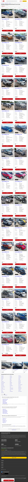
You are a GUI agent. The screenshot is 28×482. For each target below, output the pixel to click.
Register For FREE (14, 457)
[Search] (16, 1)
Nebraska (2, 384)
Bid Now (7, 30)
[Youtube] (5, 469)
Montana (19, 383)
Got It (8, 480)
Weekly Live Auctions (3, 445)
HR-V (24, 7)
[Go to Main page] (3, 1)
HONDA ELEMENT (5, 410)
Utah (10, 390)
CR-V (11, 7)
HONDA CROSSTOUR (5, 413)
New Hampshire (20, 384)
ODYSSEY (20, 7)
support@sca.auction (12, 475)
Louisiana (2, 381)
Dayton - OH (4, 419)
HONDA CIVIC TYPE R (5, 399)
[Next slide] (12, 13)
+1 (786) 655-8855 (3, 475)
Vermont (19, 390)
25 (16, 358)
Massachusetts (3, 382)
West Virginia (20, 391)
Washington (11, 391)
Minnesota (19, 382)
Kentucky (19, 380)
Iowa (1, 380)
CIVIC (3, 7)
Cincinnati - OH (4, 421)
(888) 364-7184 (7, 475)
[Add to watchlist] (12, 10)
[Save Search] (26, 6)
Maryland (19, 381)
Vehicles (2, 462)
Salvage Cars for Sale (3, 441)
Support (2, 467)
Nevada (11, 384)
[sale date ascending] (24, 6)
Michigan (11, 382)
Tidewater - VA (4, 418)
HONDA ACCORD (5, 400)
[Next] (17, 358)
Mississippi (2, 383)
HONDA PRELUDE (5, 403)
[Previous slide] (2, 13)
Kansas (11, 380)
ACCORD (7, 7)
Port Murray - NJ (5, 420)
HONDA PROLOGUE (5, 411)
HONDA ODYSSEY (5, 402)
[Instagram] (1, 469)
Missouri (11, 383)
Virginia (2, 391)
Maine (10, 381)
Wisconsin (2, 392)
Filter (3, 6)
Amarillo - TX (4, 422)
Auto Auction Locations (17, 441)
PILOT (15, 7)
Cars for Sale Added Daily (18, 445)
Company (2, 460)
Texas (2, 390)
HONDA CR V (4, 401)
